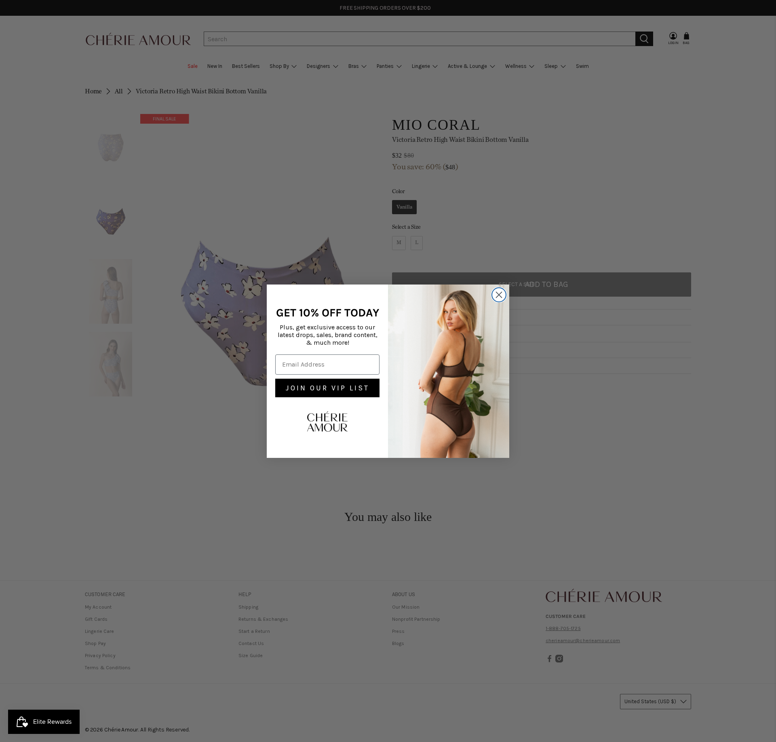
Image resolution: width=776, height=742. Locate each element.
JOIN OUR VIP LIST (327, 388)
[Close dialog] (499, 295)
